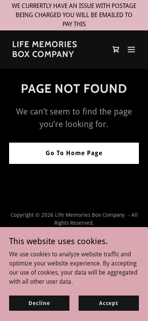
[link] (54, 55)
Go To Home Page (74, 153)
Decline (39, 303)
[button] (131, 49)
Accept (108, 303)
